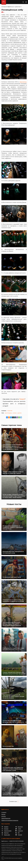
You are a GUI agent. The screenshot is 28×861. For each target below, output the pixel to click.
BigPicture (11, 6)
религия (17, 6)
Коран (14, 413)
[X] (13, 417)
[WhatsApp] (19, 417)
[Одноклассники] (9, 417)
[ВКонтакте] (7, 417)
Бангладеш (23, 82)
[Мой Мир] (11, 417)
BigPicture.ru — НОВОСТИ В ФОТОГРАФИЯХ (12, 841)
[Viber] (17, 417)
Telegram (22, 399)
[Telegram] (21, 417)
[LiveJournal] (15, 417)
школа (19, 413)
